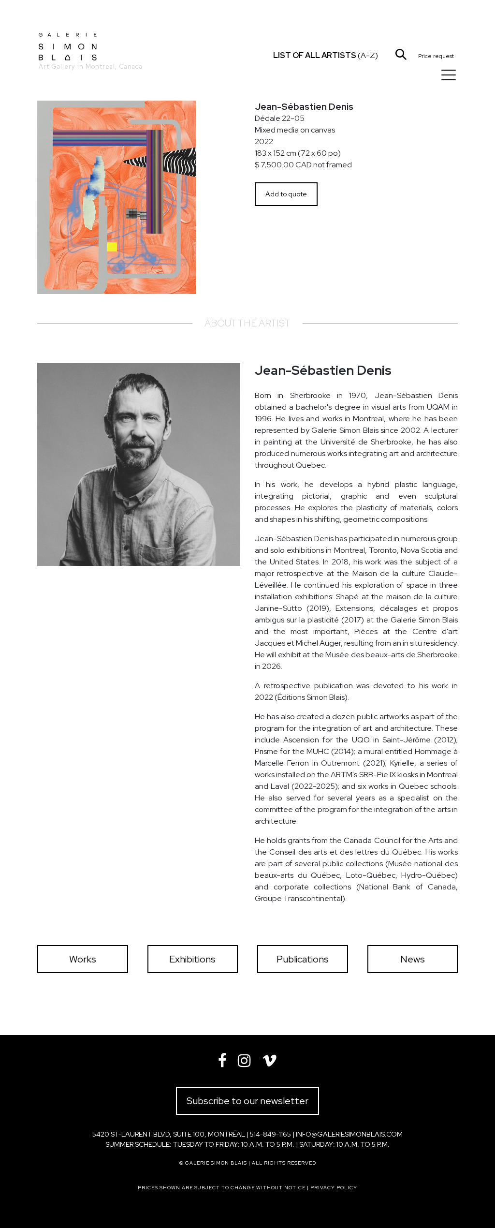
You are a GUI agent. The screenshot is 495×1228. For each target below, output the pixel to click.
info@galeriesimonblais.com (349, 1134)
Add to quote (286, 194)
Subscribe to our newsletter (247, 1101)
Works (82, 959)
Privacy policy (333, 1187)
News (412, 959)
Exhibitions (192, 959)
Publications (303, 959)
